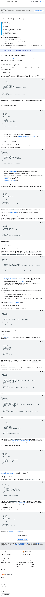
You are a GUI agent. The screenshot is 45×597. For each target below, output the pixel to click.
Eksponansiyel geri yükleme (9, 180)
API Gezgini (18, 566)
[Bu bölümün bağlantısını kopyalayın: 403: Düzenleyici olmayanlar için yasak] (23, 249)
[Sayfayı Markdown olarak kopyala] (23, 19)
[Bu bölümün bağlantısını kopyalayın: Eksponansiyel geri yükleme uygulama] (26, 56)
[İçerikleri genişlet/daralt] (7, 22)
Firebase (3, 581)
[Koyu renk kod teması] (41, 79)
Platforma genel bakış (5, 562)
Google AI (3, 584)
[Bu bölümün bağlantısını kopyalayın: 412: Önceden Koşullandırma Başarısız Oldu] (25, 445)
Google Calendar (6, 5)
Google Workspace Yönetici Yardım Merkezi (13, 244)
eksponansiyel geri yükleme (19, 211)
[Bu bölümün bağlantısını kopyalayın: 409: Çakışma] (10, 335)
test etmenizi (24, 50)
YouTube (32, 566)
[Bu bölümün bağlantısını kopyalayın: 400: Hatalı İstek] (11, 72)
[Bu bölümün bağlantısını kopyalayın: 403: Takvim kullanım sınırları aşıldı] (20, 216)
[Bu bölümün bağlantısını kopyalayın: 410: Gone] (8, 365)
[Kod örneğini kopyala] (43, 79)
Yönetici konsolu (19, 560)
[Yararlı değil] (43, 16)
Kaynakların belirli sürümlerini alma (8, 473)
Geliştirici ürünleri (4, 564)
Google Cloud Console (20, 564)
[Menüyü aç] (2, 1)
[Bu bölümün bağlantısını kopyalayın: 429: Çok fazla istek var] (15, 477)
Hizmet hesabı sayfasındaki (28, 140)
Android (2, 577)
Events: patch (21, 281)
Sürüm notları (3, 566)
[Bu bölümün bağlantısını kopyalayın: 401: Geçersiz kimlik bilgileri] (17, 105)
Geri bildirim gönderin (37, 19)
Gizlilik (6, 591)
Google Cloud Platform (5, 582)
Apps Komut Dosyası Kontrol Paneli (22, 562)
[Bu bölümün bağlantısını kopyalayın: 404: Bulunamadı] (11, 288)
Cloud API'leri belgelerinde (6, 58)
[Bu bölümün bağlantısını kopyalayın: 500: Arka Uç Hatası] (13, 507)
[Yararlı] (41, 16)
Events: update (21, 278)
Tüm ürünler (3, 586)
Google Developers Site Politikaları (20, 544)
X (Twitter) (32, 564)
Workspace (13, 1)
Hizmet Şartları (4, 569)
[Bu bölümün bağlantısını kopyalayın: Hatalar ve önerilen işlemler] (20, 65)
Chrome (2, 579)
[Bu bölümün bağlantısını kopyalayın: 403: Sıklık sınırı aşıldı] (13, 184)
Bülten (31, 562)
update (40, 330)
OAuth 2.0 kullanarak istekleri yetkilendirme (27, 136)
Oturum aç (42, 1)
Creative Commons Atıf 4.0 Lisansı (22, 543)
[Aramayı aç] (29, 1)
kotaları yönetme (13, 171)
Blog (31, 560)
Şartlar (2, 591)
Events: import (13, 278)
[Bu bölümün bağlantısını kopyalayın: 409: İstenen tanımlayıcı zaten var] (20, 306)
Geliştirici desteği (4, 567)
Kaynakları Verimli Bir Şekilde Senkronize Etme (21, 440)
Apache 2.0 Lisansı (39, 543)
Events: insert (6, 278)
